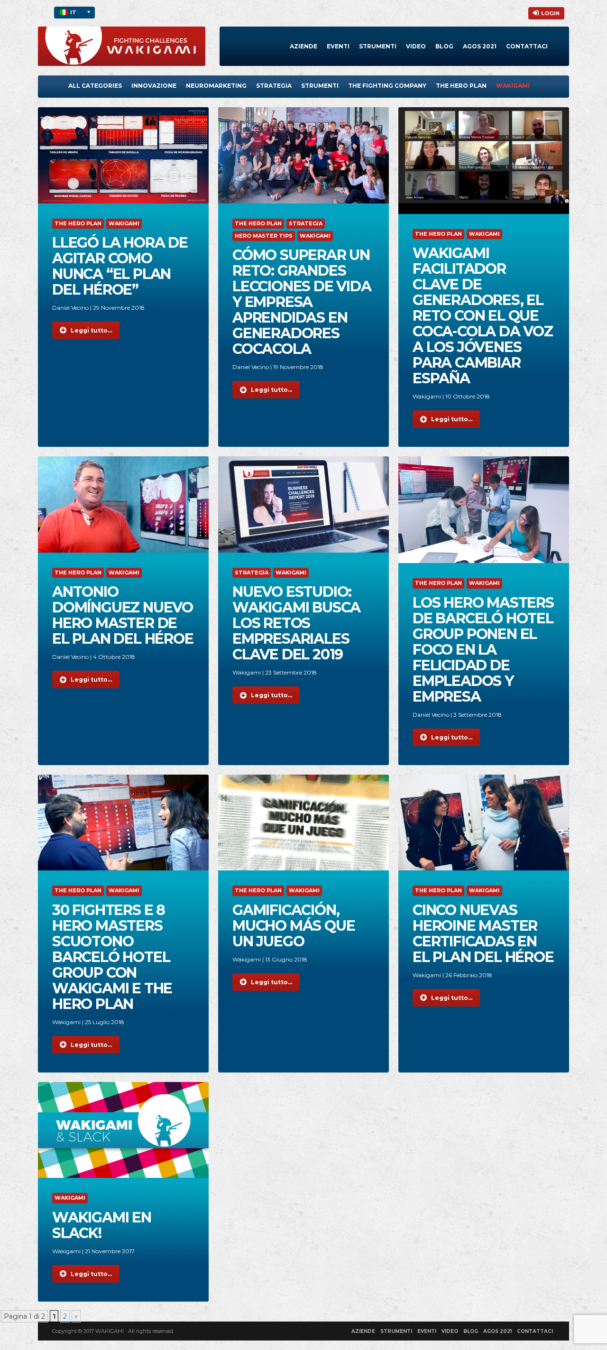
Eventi (338, 46)
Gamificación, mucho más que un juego (293, 925)
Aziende (303, 46)
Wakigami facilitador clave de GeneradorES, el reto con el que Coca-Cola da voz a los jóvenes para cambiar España (483, 315)
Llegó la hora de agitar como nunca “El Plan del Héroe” (120, 266)
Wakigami (513, 85)
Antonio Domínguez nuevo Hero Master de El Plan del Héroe (122, 615)
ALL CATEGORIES (95, 85)
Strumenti (377, 46)
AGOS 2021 (497, 1331)
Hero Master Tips (264, 235)
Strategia (274, 85)
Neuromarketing (216, 85)
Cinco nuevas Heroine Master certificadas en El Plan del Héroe (483, 933)
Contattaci (527, 46)
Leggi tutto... (91, 330)
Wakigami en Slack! (101, 1225)
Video (416, 46)
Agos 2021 (480, 46)
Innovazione (153, 85)
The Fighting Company (387, 85)
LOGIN (550, 13)
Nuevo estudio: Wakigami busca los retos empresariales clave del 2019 (296, 623)
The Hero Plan (461, 85)
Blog (444, 46)
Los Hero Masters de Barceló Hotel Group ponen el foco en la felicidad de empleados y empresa (483, 649)
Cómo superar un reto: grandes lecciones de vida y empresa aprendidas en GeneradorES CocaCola (301, 302)
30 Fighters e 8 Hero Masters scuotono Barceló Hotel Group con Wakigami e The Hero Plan (112, 957)
